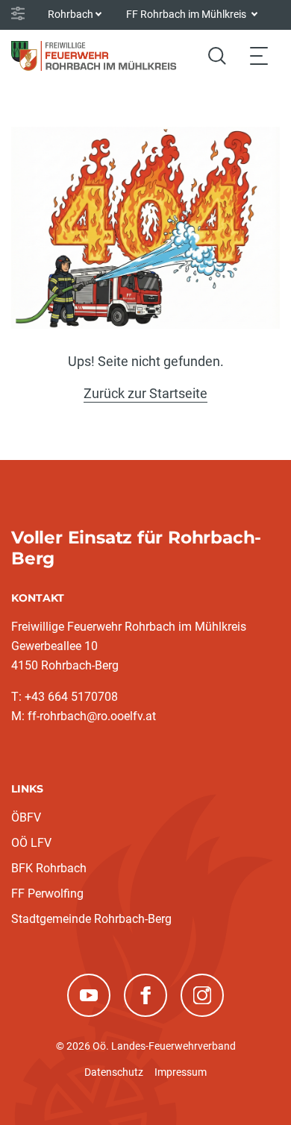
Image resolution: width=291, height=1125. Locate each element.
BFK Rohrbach (49, 868)
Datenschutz (113, 1072)
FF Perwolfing (47, 893)
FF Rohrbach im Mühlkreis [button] (187, 14)
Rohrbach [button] (70, 14)
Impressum (180, 1072)
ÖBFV (26, 817)
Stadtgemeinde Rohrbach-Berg (91, 919)
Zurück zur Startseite (145, 393)
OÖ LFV (31, 843)
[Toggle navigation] (259, 55)
